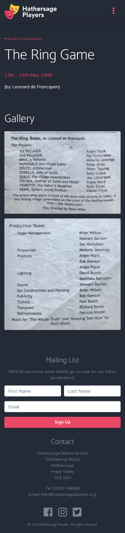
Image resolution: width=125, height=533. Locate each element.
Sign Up (63, 422)
